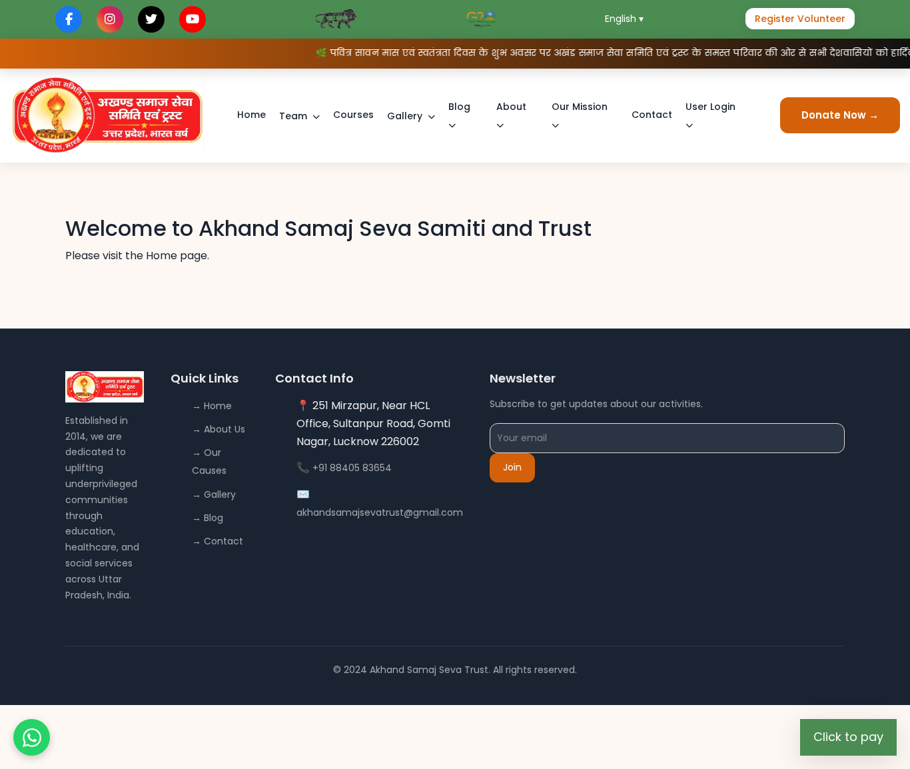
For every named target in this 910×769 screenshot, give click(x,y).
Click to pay (848, 736)
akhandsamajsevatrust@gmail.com (379, 512)
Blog (459, 106)
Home (251, 114)
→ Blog (207, 517)
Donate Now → (840, 115)
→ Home (212, 405)
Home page (176, 255)
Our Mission (580, 106)
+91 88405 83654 (352, 467)
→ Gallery (214, 494)
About (511, 106)
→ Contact (217, 541)
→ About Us (218, 429)
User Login (710, 106)
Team (293, 116)
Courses (353, 114)
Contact (652, 114)
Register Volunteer (800, 18)
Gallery (404, 116)
